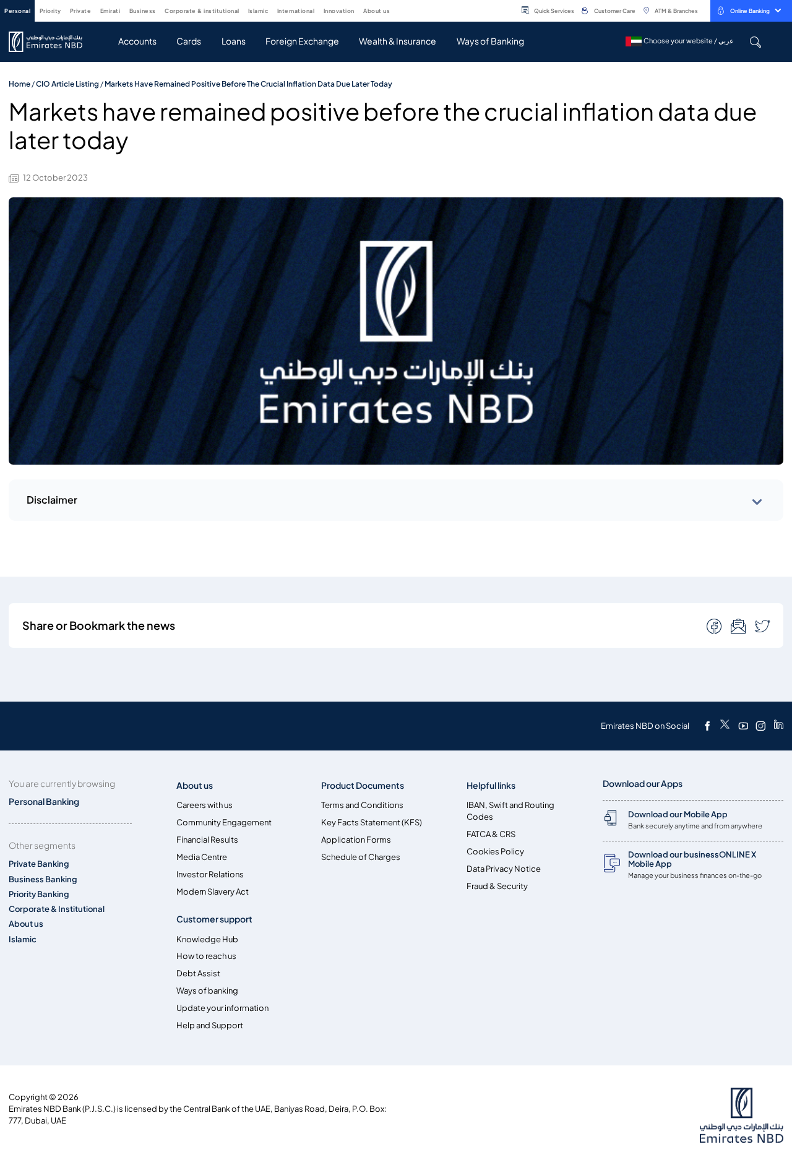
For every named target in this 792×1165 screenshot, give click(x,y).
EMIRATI (110, 10)
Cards (188, 41)
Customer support (214, 919)
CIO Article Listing (67, 83)
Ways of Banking (490, 41)
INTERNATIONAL (296, 10)
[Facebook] (707, 726)
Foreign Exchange (302, 41)
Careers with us (204, 805)
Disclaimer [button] (52, 500)
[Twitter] (725, 726)
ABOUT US (376, 10)
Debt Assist (198, 973)
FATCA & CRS (491, 834)
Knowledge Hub (207, 939)
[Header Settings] (398, 10)
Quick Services (554, 10)
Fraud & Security (497, 886)
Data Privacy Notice (504, 869)
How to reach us (206, 956)
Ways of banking (207, 990)
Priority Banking (39, 894)
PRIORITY (50, 10)
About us (26, 924)
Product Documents (362, 785)
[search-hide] (755, 41)
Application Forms (356, 840)
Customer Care (614, 10)
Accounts (137, 41)
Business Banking (43, 879)
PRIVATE (81, 10)
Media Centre (201, 857)
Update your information (222, 1008)
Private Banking (39, 864)
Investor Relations (210, 874)
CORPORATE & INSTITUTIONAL (202, 10)
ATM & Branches (676, 10)
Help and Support (209, 1025)
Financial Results (207, 840)
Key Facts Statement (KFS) (371, 822)
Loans (234, 41)
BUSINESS (142, 10)
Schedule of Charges (360, 857)
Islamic (23, 939)
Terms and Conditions (362, 805)
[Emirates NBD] (52, 42)
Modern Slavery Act (212, 891)
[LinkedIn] (778, 726)
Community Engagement (224, 822)
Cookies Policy (495, 851)
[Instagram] (760, 726)
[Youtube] (743, 726)
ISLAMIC (258, 10)
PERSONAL (17, 10)
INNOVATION (339, 10)
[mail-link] (715, 625)
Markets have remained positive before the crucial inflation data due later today (248, 83)
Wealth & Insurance (397, 41)
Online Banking (750, 10)
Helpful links (491, 785)
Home (19, 83)
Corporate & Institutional (57, 909)
